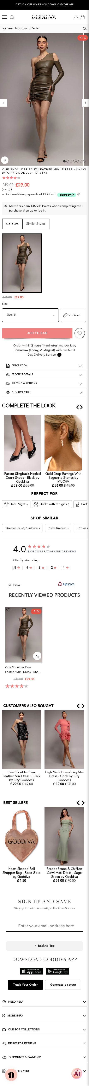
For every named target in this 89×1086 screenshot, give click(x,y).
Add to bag (37, 333)
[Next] (85, 103)
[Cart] (82, 17)
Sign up (28, 210)
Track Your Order (25, 984)
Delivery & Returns (22, 1043)
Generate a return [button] (63, 984)
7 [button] (84, 161)
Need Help (15, 1002)
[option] (44, 5)
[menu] (4, 16)
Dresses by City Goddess (21, 528)
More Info (15, 1015)
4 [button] (74, 161)
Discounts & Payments (25, 1057)
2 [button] (67, 161)
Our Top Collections (24, 1029)
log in (41, 210)
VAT (5, 190)
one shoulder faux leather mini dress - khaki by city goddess (23, 669)
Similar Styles (36, 224)
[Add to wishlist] (80, 333)
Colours (12, 224)
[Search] (84, 28)
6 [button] (81, 161)
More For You (18, 1071)
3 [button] (71, 161)
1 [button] (64, 161)
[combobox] (40, 28)
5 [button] (77, 161)
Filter (16, 585)
